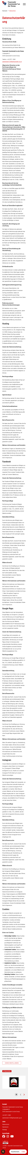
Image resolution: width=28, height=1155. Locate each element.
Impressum (5, 1127)
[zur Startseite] (4, 4)
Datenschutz (12, 10)
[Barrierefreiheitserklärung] (13, 1142)
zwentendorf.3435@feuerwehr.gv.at (12, 61)
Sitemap (4, 1129)
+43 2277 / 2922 (6, 1115)
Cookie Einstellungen (12, 1063)
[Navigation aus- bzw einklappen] (24, 4)
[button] (16, 1094)
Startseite (4, 10)
